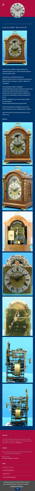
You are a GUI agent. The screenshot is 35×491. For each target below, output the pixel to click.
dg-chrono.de (6, 473)
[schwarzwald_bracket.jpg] (17, 143)
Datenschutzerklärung (16, 486)
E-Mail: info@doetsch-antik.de (11, 458)
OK (17, 489)
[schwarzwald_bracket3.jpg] (17, 231)
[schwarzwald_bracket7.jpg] (17, 405)
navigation (3, 4)
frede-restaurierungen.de (9, 477)
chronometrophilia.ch (8, 470)
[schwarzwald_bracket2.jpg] (17, 188)
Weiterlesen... (19, 442)
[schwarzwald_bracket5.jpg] (17, 316)
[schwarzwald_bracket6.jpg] (17, 360)
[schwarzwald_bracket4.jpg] (17, 274)
